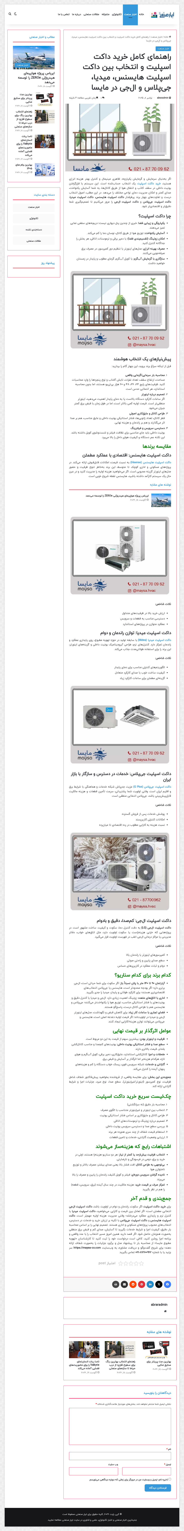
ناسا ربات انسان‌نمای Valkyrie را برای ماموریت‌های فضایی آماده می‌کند (84, 1365)
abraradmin (162, 98)
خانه (141, 14)
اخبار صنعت (130, 14)
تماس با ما (64, 14)
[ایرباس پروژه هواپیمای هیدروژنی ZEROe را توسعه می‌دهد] (161, 500)
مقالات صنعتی (91, 14)
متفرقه (105, 14)
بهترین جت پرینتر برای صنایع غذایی (159, 1363)
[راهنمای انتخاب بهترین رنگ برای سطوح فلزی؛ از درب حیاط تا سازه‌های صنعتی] (120, 1349)
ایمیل (167, 1464)
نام (168, 1449)
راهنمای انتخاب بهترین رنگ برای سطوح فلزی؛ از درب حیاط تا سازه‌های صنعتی (120, 1365)
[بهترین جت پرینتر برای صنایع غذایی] (156, 1349)
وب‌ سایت (113, 1464)
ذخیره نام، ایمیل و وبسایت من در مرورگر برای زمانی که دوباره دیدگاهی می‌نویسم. (128, 1479)
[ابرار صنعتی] (163, 14)
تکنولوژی (117, 14)
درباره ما (76, 14)
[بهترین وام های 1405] (45, 170)
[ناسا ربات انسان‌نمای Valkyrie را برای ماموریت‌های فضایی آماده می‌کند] (84, 1349)
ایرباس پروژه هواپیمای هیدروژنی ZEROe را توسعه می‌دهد (117, 496)
